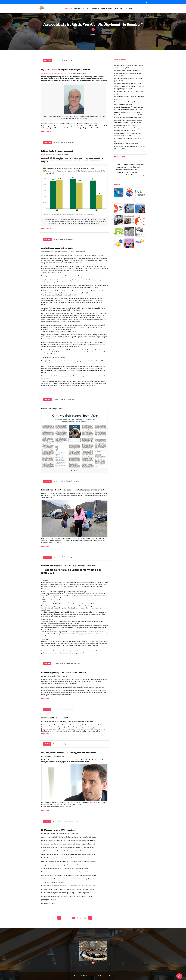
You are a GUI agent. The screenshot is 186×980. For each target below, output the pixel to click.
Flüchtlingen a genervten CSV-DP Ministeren (58, 830)
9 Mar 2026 (47, 744)
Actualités (68, 8)
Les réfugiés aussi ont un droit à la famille (57, 248)
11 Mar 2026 (47, 709)
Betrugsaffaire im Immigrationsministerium (128, 78)
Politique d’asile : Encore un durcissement (57, 151)
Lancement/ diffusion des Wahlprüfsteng (130, 175)
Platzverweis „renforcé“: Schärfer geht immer (129, 96)
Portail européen (106, 8)
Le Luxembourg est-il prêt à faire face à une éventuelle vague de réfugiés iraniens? (72, 490)
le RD (121, 8)
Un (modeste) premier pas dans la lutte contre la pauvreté (63, 673)
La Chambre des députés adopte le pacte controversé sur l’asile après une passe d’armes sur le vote (128, 122)
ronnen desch (59, 61)
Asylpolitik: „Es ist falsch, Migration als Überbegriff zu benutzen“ (66, 70)
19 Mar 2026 (47, 61)
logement (77, 663)
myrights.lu (95, 8)
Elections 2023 (79, 8)
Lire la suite (45, 131)
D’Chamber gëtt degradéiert (123, 117)
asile (116, 8)
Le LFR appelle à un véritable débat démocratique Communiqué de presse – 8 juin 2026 (129, 146)
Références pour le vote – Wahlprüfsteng (130, 164)
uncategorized (70, 399)
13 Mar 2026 (47, 663)
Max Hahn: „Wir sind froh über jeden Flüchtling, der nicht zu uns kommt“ (68, 753)
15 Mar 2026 (47, 557)
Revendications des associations (126, 170)
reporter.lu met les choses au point (54, 718)
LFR (126, 8)
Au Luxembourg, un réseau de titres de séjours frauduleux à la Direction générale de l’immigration (129, 86)
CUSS (88, 8)
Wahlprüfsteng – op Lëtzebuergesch (128, 167)
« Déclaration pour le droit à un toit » (127, 91)
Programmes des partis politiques (127, 172)
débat (67, 481)
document (69, 61)
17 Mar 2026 (47, 239)
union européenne (77, 61)
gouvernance (70, 142)
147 (85, 918)
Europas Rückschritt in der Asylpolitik (127, 138)
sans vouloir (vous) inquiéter (52, 409)
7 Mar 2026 (47, 821)
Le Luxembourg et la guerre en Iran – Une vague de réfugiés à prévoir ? (68, 566)
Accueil (93, 35)
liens (131, 8)
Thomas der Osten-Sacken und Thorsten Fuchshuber (57, 73)
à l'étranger (69, 557)
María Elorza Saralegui (48, 155)
